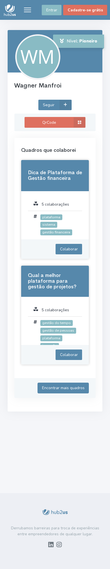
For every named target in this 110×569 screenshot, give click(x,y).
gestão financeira (56, 232)
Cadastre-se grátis (85, 10)
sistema (48, 224)
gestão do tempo (56, 322)
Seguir (49, 105)
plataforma (51, 217)
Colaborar (69, 249)
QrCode (49, 122)
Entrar (51, 10)
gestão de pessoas (58, 330)
